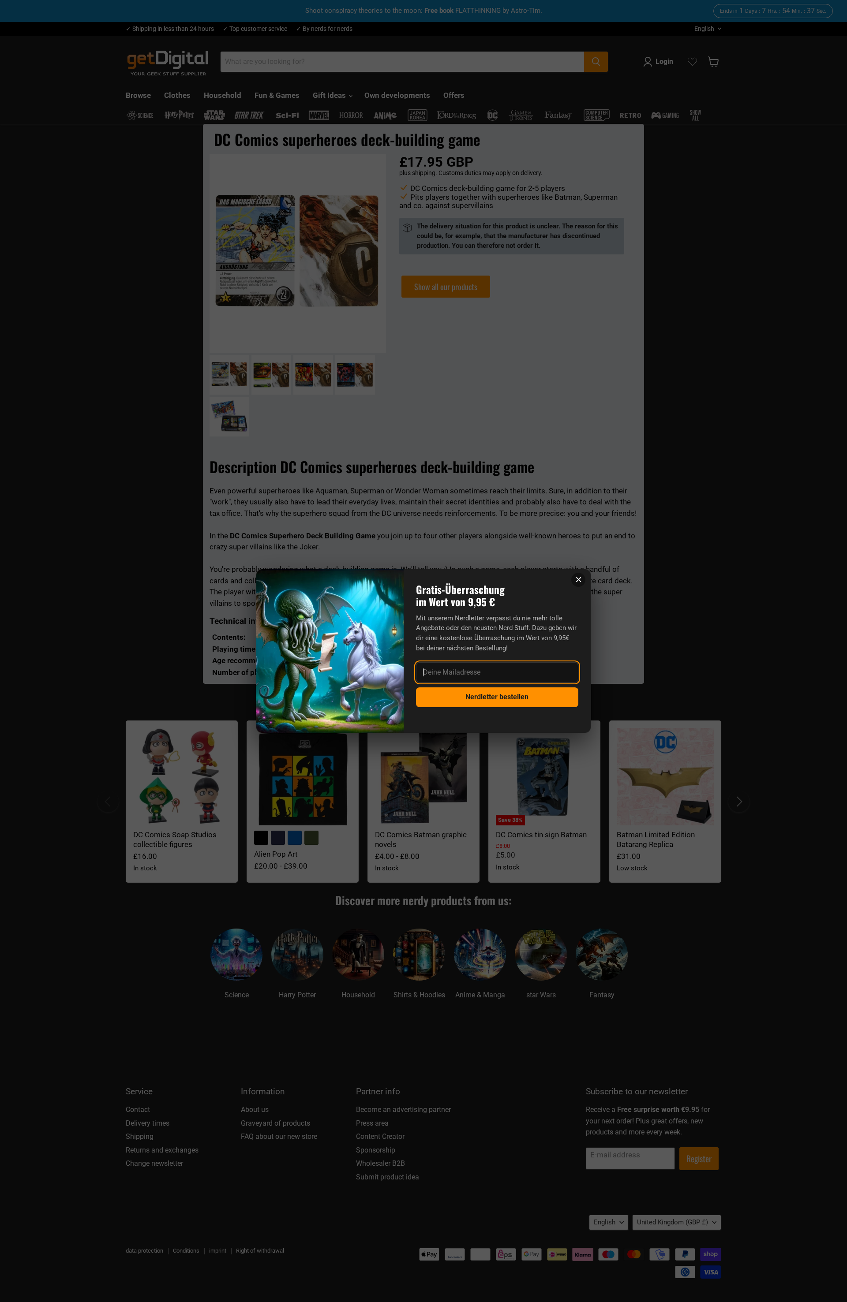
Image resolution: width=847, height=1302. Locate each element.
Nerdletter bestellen (496, 697)
